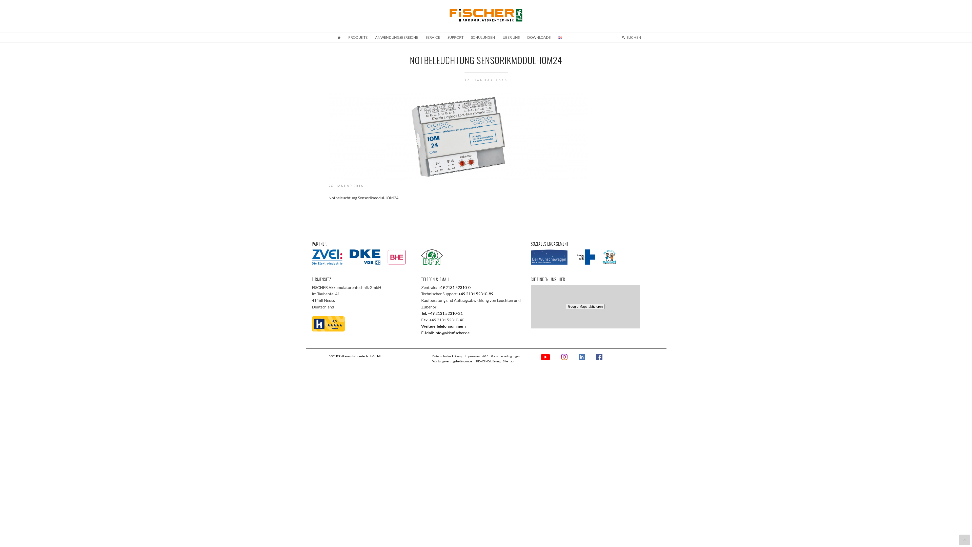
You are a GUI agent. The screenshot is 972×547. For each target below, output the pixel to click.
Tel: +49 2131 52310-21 (442, 313)
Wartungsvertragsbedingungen (453, 361)
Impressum (472, 356)
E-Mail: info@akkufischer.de (445, 332)
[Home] (339, 37)
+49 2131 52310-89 (475, 293)
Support (455, 37)
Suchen (634, 37)
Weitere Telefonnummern (443, 326)
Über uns (511, 37)
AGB (485, 356)
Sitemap (508, 361)
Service (433, 37)
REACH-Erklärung (488, 361)
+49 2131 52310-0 (454, 287)
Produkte (358, 37)
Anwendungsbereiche (396, 37)
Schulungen (483, 37)
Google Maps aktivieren (585, 306)
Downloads (539, 37)
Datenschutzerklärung (447, 356)
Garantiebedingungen (505, 356)
